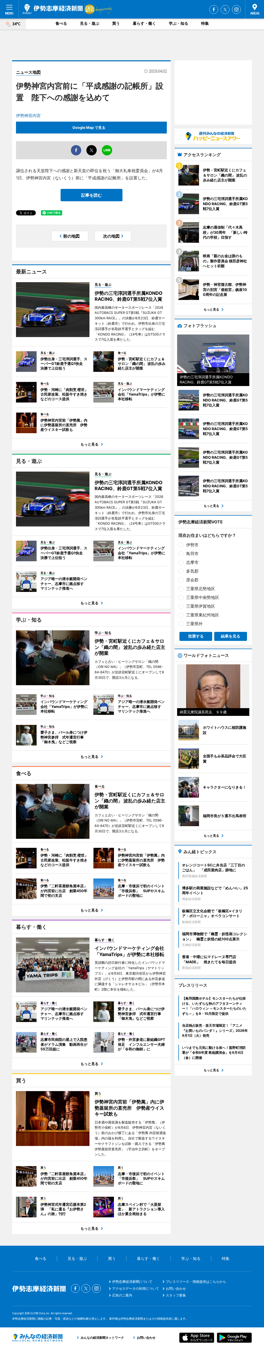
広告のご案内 (122, 1295)
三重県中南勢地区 (202, 597)
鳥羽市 (192, 553)
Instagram (236, 9)
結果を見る (230, 636)
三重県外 (194, 623)
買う (116, 23)
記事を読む (91, 195)
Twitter (225, 9)
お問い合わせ (176, 1288)
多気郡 (192, 571)
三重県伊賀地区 (200, 606)
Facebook (213, 9)
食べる (61, 23)
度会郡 (192, 579)
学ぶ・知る (178, 23)
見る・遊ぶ (89, 23)
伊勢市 (192, 544)
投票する (196, 636)
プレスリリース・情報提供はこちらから (196, 1281)
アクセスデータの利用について (135, 1288)
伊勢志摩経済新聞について (132, 1281)
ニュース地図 (28, 72)
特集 (205, 23)
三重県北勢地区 (200, 588)
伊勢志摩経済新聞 (53, 9)
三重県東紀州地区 (202, 615)
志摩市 (192, 562)
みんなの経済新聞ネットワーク (37, 1338)
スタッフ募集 (176, 1295)
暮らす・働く (144, 23)
